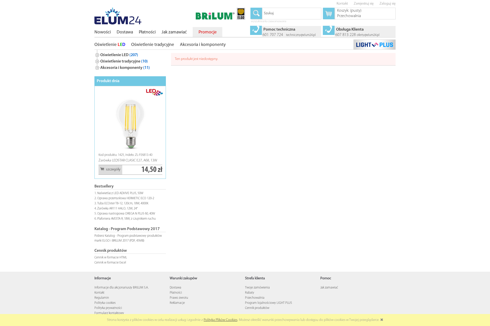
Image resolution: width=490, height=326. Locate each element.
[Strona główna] (117, 16)
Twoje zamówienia (257, 287)
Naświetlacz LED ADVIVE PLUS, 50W (120, 193)
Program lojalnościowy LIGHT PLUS (268, 303)
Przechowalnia (254, 297)
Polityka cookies (105, 303)
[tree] (130, 60)
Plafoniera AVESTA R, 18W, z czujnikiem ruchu (126, 218)
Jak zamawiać (329, 287)
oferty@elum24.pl (368, 35)
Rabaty (249, 292)
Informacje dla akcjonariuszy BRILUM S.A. (121, 287)
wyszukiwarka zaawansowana (268, 21)
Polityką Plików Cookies (220, 320)
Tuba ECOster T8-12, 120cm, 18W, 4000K (122, 203)
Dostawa (175, 287)
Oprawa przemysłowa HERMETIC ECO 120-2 (125, 198)
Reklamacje (177, 303)
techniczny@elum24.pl (301, 35)
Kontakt (99, 292)
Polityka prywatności (108, 308)
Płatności (176, 292)
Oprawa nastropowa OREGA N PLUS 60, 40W (126, 213)
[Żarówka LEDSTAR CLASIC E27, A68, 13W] (130, 121)
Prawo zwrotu (179, 297)
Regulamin (101, 297)
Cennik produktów (257, 308)
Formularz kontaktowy (109, 313)
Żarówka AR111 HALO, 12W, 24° (117, 208)
